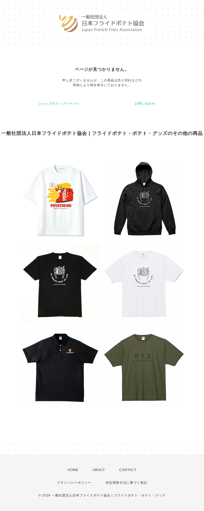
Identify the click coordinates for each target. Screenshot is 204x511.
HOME (73, 470)
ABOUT (99, 470)
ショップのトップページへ (59, 103)
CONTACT (127, 470)
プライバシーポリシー (74, 483)
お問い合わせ (145, 103)
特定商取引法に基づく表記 (126, 483)
